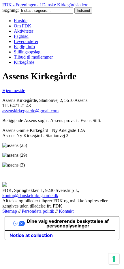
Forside (20, 20)
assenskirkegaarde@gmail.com (30, 110)
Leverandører (26, 41)
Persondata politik (38, 211)
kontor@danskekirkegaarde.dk (30, 195)
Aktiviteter (23, 31)
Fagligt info (24, 46)
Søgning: (11, 10)
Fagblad (21, 36)
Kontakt (66, 211)
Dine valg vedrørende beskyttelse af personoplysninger (68, 223)
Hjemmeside (13, 90)
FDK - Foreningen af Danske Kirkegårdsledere (45, 4)
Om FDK (22, 25)
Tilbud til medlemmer (33, 57)
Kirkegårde (24, 62)
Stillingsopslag (27, 51)
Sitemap (9, 211)
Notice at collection (31, 235)
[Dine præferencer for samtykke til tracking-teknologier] (113, 258)
